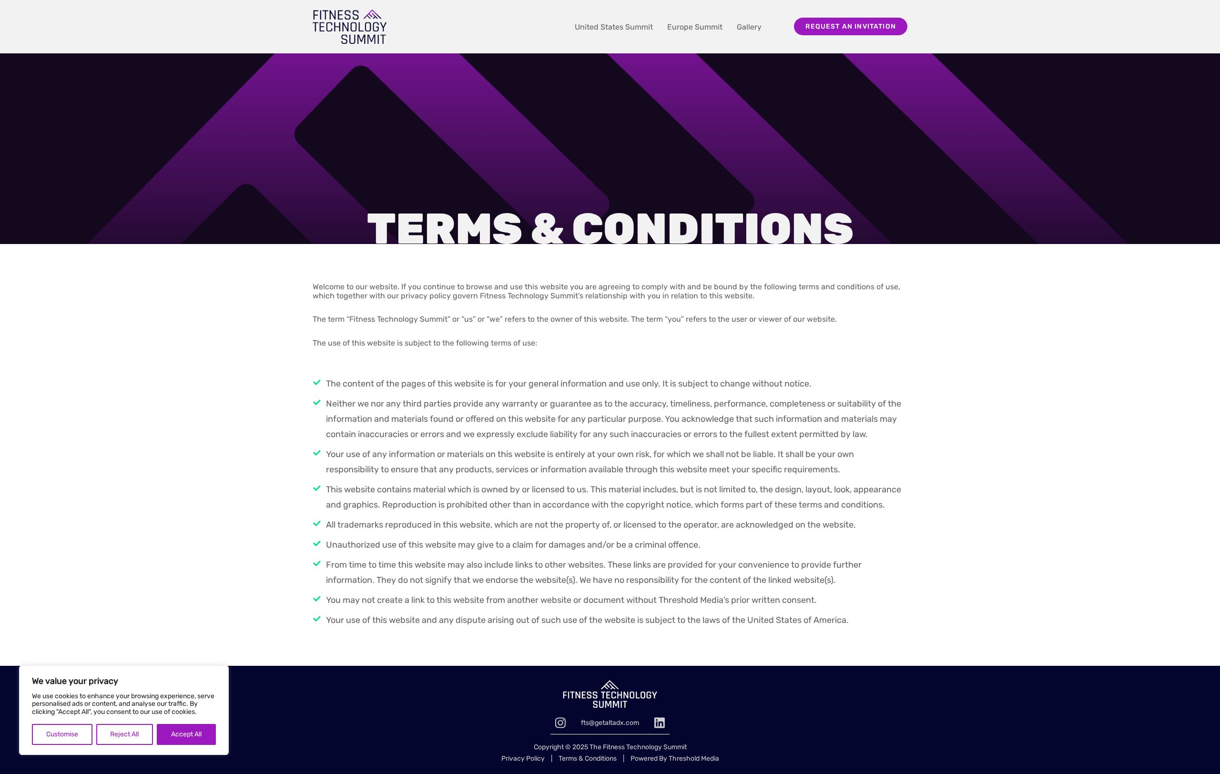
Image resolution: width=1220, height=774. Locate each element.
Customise (62, 734)
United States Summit (614, 26)
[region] (124, 710)
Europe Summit (694, 26)
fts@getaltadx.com (610, 723)
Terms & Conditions (588, 758)
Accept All (186, 734)
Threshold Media (694, 758)
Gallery (749, 26)
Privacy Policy (523, 758)
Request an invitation (850, 26)
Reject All (124, 734)
